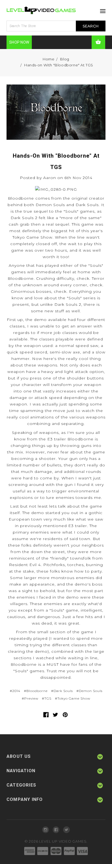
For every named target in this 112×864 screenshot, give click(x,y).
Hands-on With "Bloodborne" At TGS (58, 65)
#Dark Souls (62, 691)
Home (48, 59)
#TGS (46, 698)
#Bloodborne (36, 691)
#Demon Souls (89, 691)
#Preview (30, 698)
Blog (64, 59)
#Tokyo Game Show (72, 698)
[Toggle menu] (101, 9)
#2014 (15, 691)
